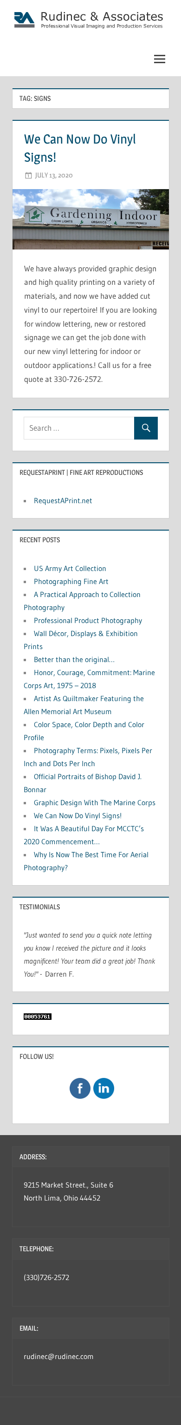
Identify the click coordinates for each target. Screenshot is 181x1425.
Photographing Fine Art (71, 581)
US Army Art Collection (70, 568)
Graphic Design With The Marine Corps (94, 802)
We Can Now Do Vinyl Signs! (78, 815)
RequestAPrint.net (63, 500)
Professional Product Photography (88, 620)
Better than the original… (74, 659)
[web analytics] (38, 1017)
